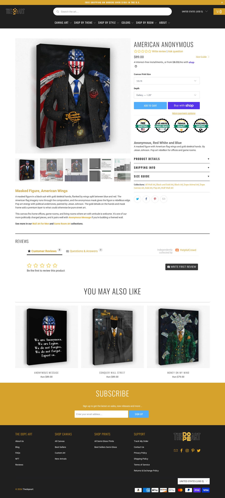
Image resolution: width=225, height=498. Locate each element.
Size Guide (201, 57)
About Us (19, 441)
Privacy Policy (140, 453)
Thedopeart (28, 489)
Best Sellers (60, 447)
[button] (63, 23)
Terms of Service (142, 464)
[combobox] (112, 11)
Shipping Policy (141, 459)
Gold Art (148, 188)
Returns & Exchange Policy (146, 470)
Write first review (183, 266)
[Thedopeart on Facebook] (181, 451)
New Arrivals (61, 459)
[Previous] (17, 95)
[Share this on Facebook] (146, 199)
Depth (136, 88)
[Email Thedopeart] (175, 451)
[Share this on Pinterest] (155, 199)
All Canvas (60, 441)
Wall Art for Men (40, 223)
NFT (17, 459)
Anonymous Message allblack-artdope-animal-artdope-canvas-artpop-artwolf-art (46, 337)
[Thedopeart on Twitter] (198, 451)
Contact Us (139, 447)
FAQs (17, 453)
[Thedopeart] (15, 11)
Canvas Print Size (142, 74)
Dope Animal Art (191, 184)
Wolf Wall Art (167, 188)
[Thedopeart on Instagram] (187, 451)
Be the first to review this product (46, 270)
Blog (17, 447)
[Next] (128, 95)
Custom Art (60, 453)
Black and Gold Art (164, 184)
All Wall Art (150, 184)
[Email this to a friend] (163, 199)
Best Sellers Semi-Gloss (105, 447)
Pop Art (156, 188)
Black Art (178, 184)
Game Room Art (62, 223)
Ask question (175, 51)
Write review (159, 51)
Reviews (19, 464)
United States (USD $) (193, 11)
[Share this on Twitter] (137, 199)
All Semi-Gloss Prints (104, 441)
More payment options (183, 113)
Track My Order (141, 441)
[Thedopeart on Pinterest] (193, 451)
